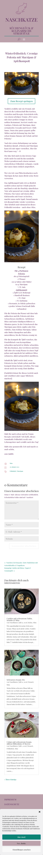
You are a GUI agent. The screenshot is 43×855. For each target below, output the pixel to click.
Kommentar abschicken (24, 545)
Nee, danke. (21, 843)
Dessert (30, 682)
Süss (11, 463)
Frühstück (13, 471)
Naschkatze (14, 622)
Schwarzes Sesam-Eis (16, 680)
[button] (39, 812)
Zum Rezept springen (21, 101)
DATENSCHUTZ (11, 804)
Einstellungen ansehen (22, 850)
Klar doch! (22, 837)
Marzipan (20, 471)
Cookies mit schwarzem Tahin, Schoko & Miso (19, 619)
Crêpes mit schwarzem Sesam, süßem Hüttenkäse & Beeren (19, 743)
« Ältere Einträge (10, 779)
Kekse (30, 622)
